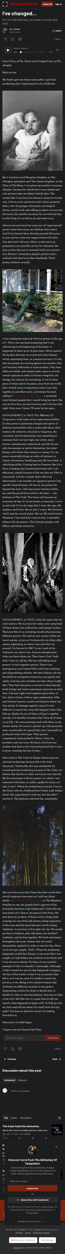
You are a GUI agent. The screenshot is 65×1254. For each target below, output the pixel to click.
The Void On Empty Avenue (28, 396)
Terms (28, 1232)
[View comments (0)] (13, 39)
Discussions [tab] (25, 1118)
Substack (17, 1247)
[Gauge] (58, 50)
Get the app (47, 1240)
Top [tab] (6, 1118)
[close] (56, 1146)
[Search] (60, 1118)
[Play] (8, 50)
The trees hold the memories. (21, 1126)
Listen (58, 30)
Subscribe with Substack (35, 1199)
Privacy (19, 1232)
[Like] (5, 39)
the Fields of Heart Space (27, 901)
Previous (12, 1059)
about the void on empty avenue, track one (24, 1130)
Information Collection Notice (38, 1209)
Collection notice (41, 1232)
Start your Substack (24, 1240)
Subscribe (47, 4)
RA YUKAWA (15, 29)
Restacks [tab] (22, 1080)
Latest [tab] (14, 1118)
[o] (57, 1130)
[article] (32, 1132)
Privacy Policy (32, 1212)
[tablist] (15, 1080)
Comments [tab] (9, 1080)
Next (54, 1059)
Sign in (58, 4)
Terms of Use (47, 1206)
